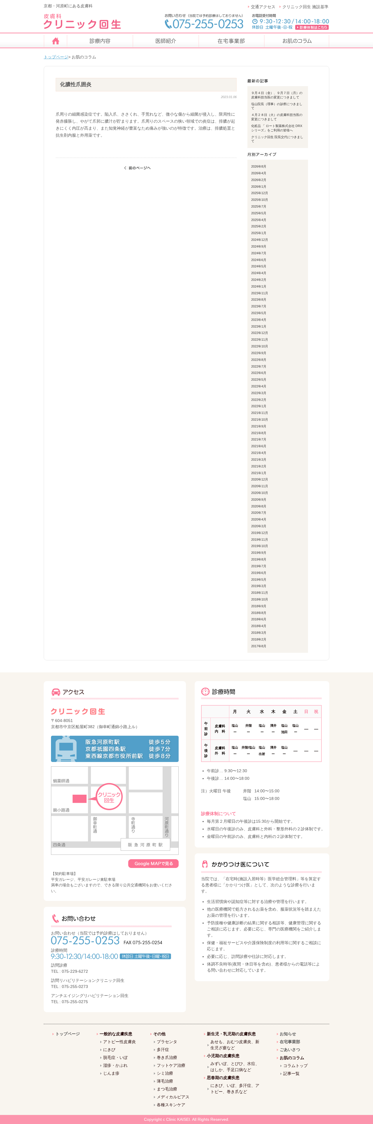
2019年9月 (258, 552)
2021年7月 (258, 439)
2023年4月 (258, 319)
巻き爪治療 (167, 1057)
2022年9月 (258, 353)
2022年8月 (258, 359)
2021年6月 (258, 446)
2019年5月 (258, 579)
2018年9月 (258, 606)
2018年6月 (258, 619)
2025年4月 (258, 220)
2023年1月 (258, 326)
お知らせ (288, 1033)
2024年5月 (258, 266)
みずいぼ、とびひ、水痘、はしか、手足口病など (234, 1066)
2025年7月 (258, 206)
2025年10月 (259, 199)
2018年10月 (259, 599)
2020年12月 (259, 479)
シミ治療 (165, 1073)
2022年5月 (258, 379)
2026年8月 (258, 166)
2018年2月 (258, 639)
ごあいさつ (290, 1049)
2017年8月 (258, 646)
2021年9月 (258, 426)
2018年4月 (258, 626)
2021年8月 (258, 433)
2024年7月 (258, 253)
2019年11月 (259, 539)
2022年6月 (258, 373)
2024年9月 (258, 246)
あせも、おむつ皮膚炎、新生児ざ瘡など (234, 1044)
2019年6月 (258, 573)
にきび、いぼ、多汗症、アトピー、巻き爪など (234, 1088)
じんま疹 (111, 1073)
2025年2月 (258, 226)
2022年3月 (258, 393)
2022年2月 (258, 399)
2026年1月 (258, 186)
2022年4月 (258, 386)
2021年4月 (258, 453)
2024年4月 (258, 273)
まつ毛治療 (167, 1089)
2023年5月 (258, 313)
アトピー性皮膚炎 (119, 1041)
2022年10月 (259, 346)
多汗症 (163, 1049)
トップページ (56, 57)
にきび (109, 1049)
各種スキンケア (171, 1104)
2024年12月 (259, 239)
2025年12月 (259, 193)
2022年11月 (259, 339)
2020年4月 (258, 519)
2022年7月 (258, 366)
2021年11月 (259, 413)
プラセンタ (167, 1041)
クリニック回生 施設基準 (305, 6)
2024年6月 (258, 260)
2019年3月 (258, 586)
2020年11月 (259, 486)
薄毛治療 (165, 1081)
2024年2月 (258, 279)
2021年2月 (258, 466)
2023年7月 (258, 306)
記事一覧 (291, 1073)
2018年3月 (258, 632)
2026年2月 (258, 180)
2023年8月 (258, 299)
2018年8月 (258, 613)
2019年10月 (259, 546)
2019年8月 (258, 559)
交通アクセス (263, 6)
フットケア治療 (171, 1065)
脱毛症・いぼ (115, 1057)
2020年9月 (258, 499)
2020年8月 (258, 506)
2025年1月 (258, 233)
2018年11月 (259, 592)
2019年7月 (258, 566)
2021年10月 (259, 419)
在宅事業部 (290, 1041)
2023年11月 (259, 293)
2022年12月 (259, 333)
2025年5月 (258, 213)
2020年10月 (259, 493)
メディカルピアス (173, 1097)
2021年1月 (258, 473)
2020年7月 (258, 512)
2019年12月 (259, 533)
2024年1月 (258, 286)
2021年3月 (258, 459)
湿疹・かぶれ (115, 1065)
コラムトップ (295, 1065)
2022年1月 (258, 406)
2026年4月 (258, 173)
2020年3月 (258, 526)
